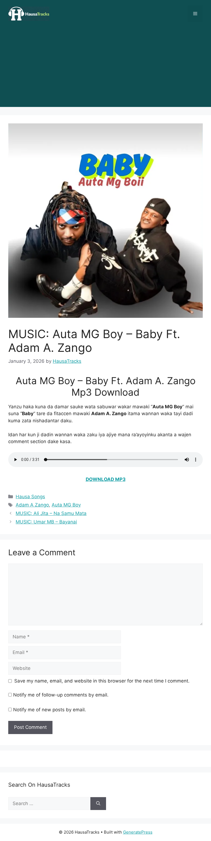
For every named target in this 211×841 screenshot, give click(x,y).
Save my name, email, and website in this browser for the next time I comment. (102, 681)
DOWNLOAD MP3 (106, 479)
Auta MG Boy (66, 505)
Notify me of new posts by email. (49, 709)
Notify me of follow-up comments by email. (61, 695)
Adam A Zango (32, 505)
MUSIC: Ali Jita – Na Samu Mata (51, 513)
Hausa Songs (30, 496)
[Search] (98, 803)
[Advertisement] (105, 68)
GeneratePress (137, 832)
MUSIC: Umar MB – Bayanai (46, 522)
